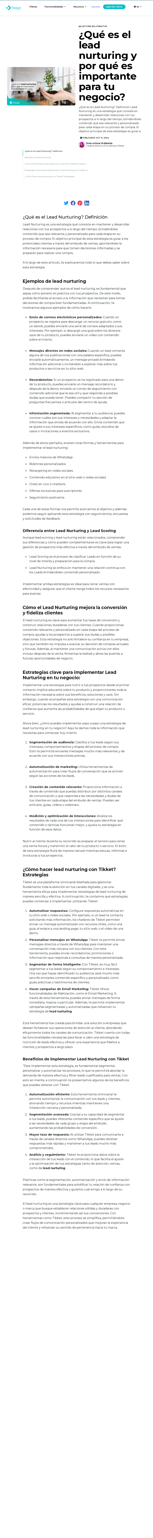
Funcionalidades (54, 6)
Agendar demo (114, 6)
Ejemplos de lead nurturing (38, 157)
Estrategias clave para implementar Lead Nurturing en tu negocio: (56, 170)
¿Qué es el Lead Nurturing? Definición (44, 151)
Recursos (79, 6)
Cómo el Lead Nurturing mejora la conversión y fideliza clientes (55, 164)
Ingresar (95, 6)
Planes (33, 6)
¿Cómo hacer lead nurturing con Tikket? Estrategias (50, 176)
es (138, 6)
